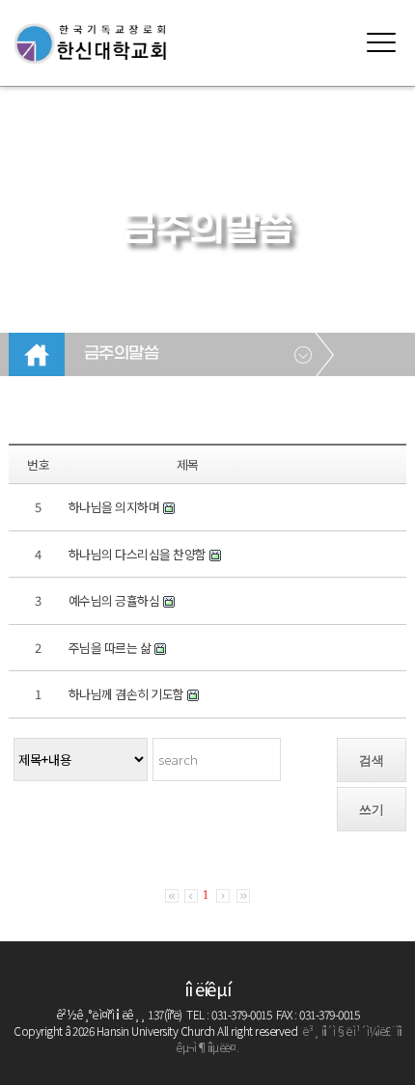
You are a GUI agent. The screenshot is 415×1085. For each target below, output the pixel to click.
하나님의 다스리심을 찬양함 (138, 554)
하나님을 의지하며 (114, 507)
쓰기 (371, 809)
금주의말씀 (121, 354)
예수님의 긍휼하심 (114, 600)
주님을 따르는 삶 (110, 647)
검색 (371, 760)
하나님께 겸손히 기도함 (126, 694)
